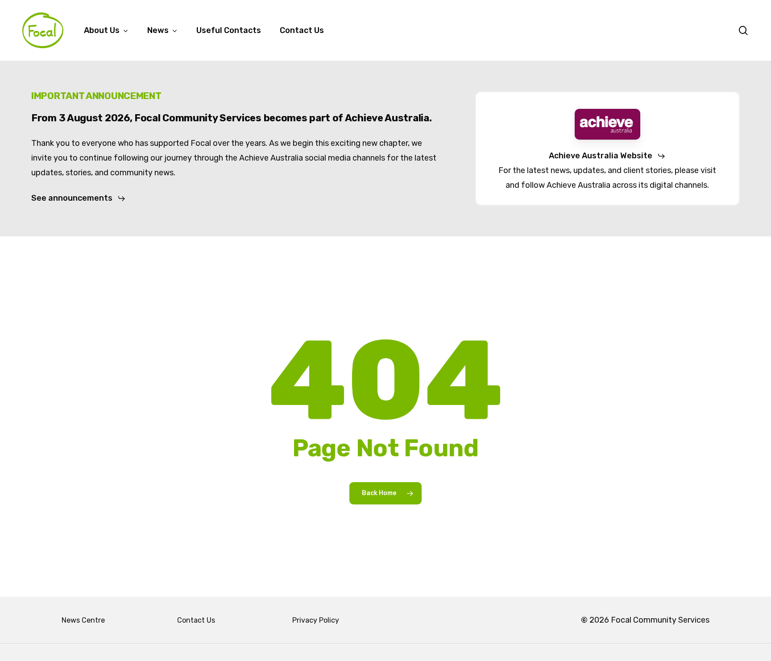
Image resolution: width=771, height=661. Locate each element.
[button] (78, 198)
